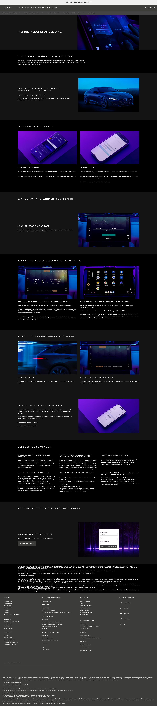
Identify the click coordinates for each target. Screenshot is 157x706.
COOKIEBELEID (53, 673)
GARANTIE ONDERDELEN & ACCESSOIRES (90, 637)
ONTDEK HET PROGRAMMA (48, 610)
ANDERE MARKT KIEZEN (9, 673)
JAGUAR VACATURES (9, 640)
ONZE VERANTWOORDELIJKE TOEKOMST (52, 624)
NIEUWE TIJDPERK (8, 628)
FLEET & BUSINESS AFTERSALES (50, 626)
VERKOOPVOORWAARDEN (64, 673)
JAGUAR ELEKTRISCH (47, 638)
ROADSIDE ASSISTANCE (86, 644)
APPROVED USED (8, 623)
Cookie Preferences (111, 673)
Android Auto (90, 307)
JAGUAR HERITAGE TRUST (10, 644)
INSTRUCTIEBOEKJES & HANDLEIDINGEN (90, 626)
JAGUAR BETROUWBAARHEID (11, 642)
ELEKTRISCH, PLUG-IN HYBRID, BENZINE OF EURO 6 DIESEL (56, 612)
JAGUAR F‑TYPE (8, 608)
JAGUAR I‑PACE (7, 605)
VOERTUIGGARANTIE (85, 635)
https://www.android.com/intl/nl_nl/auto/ (99, 582)
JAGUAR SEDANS (8, 617)
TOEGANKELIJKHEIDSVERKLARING (96, 673)
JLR (43, 647)
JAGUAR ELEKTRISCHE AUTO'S (11, 621)
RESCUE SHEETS (84, 628)
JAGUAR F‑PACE (8, 603)
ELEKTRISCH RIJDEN (85, 608)
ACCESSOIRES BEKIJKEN (86, 612)
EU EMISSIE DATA (8, 626)
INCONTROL (45, 635)
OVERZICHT (6, 635)
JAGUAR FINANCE (46, 601)
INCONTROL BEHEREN (85, 605)
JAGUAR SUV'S (7, 619)
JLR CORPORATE (76, 673)
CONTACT (44, 628)
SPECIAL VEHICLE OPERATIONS (11, 614)
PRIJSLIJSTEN (45, 608)
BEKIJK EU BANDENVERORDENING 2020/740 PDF (14, 692)
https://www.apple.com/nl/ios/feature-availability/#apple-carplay (98, 581)
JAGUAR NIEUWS (8, 637)
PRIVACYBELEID (44, 673)
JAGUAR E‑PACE (8, 601)
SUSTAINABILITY (46, 649)
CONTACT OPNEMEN (85, 601)
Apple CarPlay (87, 314)
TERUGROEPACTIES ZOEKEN (87, 617)
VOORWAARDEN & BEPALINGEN (31, 673)
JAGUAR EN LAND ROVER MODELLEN (51, 622)
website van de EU (120, 678)
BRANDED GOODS (84, 614)
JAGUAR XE (6, 610)
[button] (20, 8)
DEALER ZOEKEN (84, 610)
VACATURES (19, 673)
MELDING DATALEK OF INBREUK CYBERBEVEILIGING (93, 654)
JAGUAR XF (6, 612)
